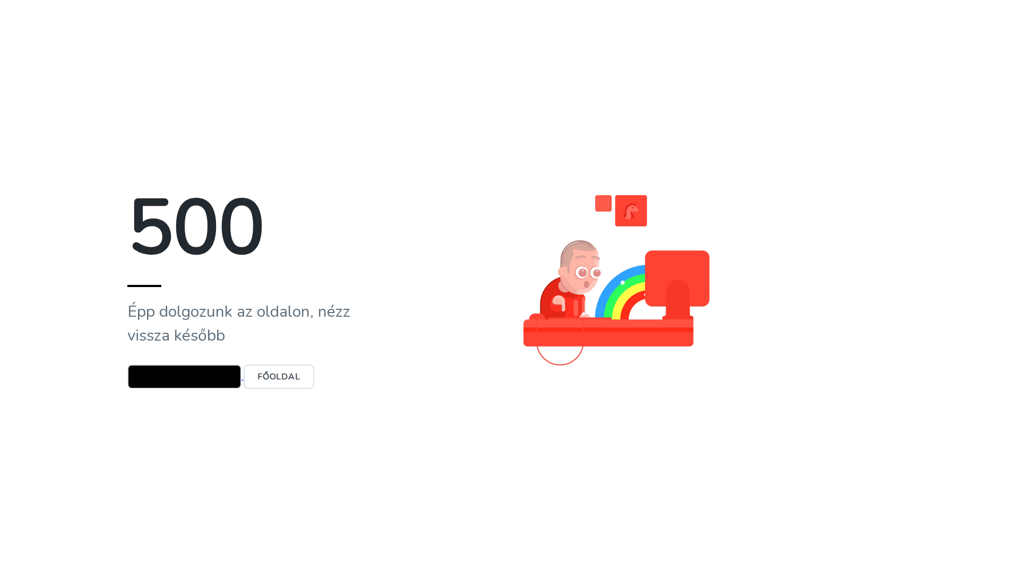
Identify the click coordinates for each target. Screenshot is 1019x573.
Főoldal (278, 377)
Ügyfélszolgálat (184, 377)
